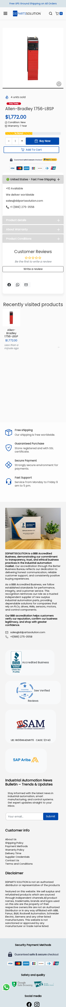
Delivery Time (13, 853)
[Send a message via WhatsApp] (6, 987)
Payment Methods (16, 846)
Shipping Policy (14, 843)
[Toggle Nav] (5, 13)
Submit (50, 816)
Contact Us (12, 860)
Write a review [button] (33, 269)
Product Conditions (18, 239)
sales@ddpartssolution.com (27, 632)
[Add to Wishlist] (58, 83)
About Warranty (17, 229)
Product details (16, 220)
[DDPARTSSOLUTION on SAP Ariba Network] (26, 760)
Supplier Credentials (17, 857)
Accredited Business (35, 662)
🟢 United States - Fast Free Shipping (31, 179)
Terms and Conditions (19, 863)
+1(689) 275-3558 (21, 636)
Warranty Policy (14, 849)
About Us (10, 839)
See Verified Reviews (39, 696)
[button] (50, 13)
